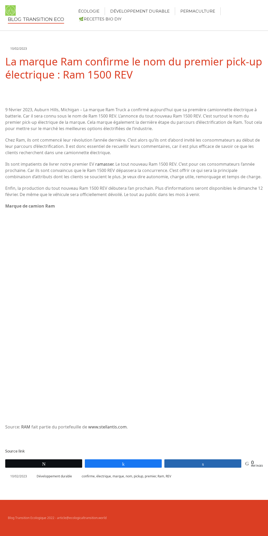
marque (118, 476)
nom (129, 476)
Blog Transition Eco (36, 19)
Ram (161, 476)
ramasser (104, 164)
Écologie (88, 11)
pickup (138, 476)
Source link (15, 450)
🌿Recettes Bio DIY (100, 18)
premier (150, 476)
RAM (25, 427)
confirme (88, 476)
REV (168, 476)
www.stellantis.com (107, 427)
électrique (103, 476)
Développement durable (140, 11)
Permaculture (197, 11)
